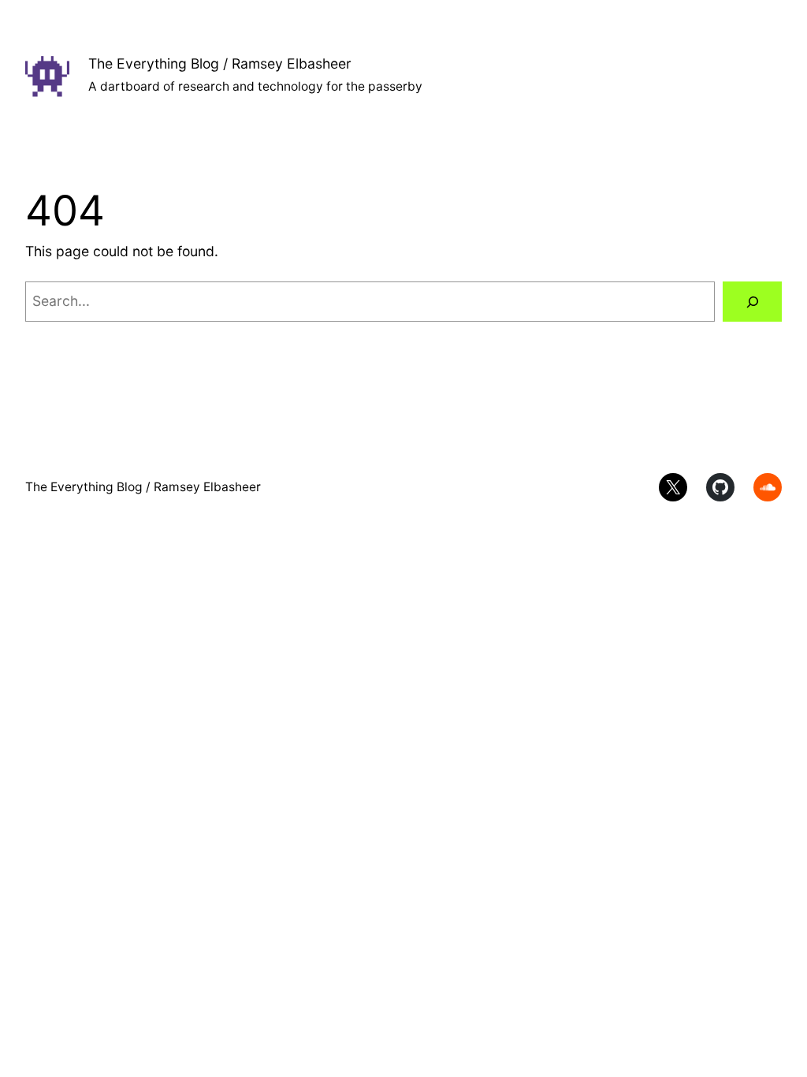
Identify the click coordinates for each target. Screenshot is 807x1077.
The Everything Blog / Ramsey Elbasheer (219, 63)
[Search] (752, 301)
